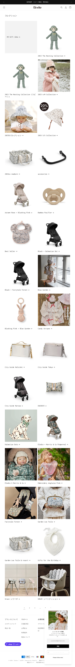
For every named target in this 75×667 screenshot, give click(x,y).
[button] (4, 7)
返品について (25, 637)
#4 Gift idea (12, 37)
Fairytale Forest (12, 522)
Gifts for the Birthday (48, 560)
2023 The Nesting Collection (50, 56)
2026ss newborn (11, 174)
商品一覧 (8, 628)
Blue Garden (43, 290)
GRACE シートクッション (48, 599)
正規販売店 (25, 624)
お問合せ (24, 628)
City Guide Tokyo (45, 367)
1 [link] (24, 608)
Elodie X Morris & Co (14, 483)
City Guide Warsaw (13, 406)
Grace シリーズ (11, 599)
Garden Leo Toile (45, 522)
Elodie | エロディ (19, 660)
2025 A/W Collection (47, 94)
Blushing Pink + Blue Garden (17, 328)
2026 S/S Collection (47, 135)
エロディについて (10, 624)
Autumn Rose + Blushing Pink (17, 213)
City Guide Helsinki (14, 367)
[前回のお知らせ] (4, 2)
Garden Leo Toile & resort (16, 560)
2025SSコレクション (13, 135)
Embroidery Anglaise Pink (49, 483)
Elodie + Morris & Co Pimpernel (52, 444)
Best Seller (10, 251)
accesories (42, 174)
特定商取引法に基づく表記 (43, 662)
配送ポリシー (30, 662)
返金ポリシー (42, 660)
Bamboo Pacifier (45, 213)
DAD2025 (41, 406)
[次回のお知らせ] (71, 2)
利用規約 (24, 632)
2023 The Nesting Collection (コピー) (20, 96)
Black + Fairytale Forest (16, 290)
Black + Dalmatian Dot (48, 251)
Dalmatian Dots (11, 444)
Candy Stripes (44, 328)
